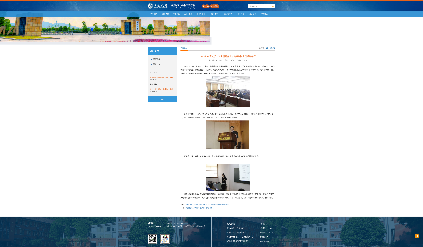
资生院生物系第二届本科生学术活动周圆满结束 (199, 208)
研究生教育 (201, 14)
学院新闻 (156, 59)
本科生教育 (187, 14)
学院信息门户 (264, 237)
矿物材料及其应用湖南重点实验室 (237, 241)
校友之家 (253, 14)
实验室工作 (228, 14)
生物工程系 (240, 228)
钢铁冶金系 (230, 232)
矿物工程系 (230, 228)
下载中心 (265, 14)
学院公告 (156, 64)
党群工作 (176, 14)
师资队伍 (165, 14)
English (271, 228)
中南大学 (262, 232)
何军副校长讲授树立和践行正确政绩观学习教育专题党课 (170, 77)
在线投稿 (262, 228)
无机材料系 (240, 232)
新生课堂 (271, 232)
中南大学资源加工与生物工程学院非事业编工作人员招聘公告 (172, 89)
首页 (266, 48)
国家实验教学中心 (247, 237)
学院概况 (153, 14)
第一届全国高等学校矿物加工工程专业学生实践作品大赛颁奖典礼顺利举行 (207, 204)
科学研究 (215, 14)
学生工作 (241, 14)
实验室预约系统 (265, 241)
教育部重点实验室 (232, 237)
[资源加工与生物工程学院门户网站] (171, 6)
